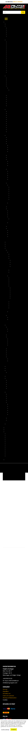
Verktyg (9, 105)
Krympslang (11, 169)
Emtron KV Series (13, 215)
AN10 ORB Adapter (12, 48)
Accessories (13, 219)
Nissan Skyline (12, 319)
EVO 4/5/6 (11, 252)
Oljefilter (10, 382)
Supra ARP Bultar (13, 331)
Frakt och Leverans (8, 696)
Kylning (12, 256)
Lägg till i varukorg (12, 537)
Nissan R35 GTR (12, 317)
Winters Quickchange (11, 424)
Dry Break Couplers (13, 62)
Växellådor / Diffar (15, 272)
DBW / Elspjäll (11, 337)
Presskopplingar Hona (13, 129)
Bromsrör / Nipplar (13, 117)
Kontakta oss (8, 459)
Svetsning (8, 452)
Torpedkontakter (13, 165)
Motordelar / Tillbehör (16, 258)
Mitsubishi (10, 250)
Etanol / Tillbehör (13, 145)
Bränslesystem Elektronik (14, 80)
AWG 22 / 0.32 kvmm (15, 197)
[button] (5, 484)
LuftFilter (10, 351)
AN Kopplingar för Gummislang (15, 42)
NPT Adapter (11, 68)
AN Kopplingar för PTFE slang (15, 44)
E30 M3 (11, 90)
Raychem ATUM (12, 171)
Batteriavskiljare (12, 137)
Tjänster (7, 432)
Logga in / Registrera (17, 1)
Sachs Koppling (10, 376)
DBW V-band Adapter (14, 343)
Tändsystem (10, 226)
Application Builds (13, 211)
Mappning (7, 427)
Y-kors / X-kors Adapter (13, 72)
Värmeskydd (11, 131)
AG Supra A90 (9, 24)
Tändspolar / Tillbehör (14, 149)
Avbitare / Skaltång (14, 230)
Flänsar (11, 345)
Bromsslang (11, 119)
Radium (8, 370)
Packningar (14, 264)
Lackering (8, 440)
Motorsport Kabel (12, 183)
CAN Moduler (11, 139)
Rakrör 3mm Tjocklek (13, 34)
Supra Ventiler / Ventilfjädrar (16, 361)
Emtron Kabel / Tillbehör (15, 213)
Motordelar (9, 325)
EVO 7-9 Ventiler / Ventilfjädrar (16, 359)
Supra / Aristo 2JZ (10, 392)
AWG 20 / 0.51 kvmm (14, 195)
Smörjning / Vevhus (16, 266)
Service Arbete (9, 448)
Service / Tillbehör (12, 418)
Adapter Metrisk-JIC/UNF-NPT (15, 111)
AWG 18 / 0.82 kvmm (14, 193)
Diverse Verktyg (13, 232)
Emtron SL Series (13, 222)
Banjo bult (10, 115)
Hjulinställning (10, 438)
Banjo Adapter (11, 113)
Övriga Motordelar (16, 262)
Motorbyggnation (10, 444)
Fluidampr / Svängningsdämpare (16, 349)
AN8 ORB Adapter (12, 58)
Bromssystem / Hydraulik (12, 109)
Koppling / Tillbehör (15, 282)
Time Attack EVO (9, 429)
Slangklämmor (11, 386)
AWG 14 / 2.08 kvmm (14, 189)
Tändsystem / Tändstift (15, 304)
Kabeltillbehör (11, 155)
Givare (9, 143)
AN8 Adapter (11, 56)
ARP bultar (10, 327)
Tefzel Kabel (12, 185)
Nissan (9, 315)
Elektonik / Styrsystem (15, 254)
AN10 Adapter (11, 46)
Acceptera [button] (13, 729)
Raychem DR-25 (12, 173)
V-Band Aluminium (12, 36)
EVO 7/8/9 (11, 276)
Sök (23, 12)
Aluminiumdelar (10, 26)
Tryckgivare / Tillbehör (15, 151)
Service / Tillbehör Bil (11, 378)
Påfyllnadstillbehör (13, 99)
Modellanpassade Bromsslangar (16, 123)
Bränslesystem (10, 76)
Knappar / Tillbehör (13, 157)
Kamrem (9, 380)
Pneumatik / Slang (10, 368)
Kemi (7, 246)
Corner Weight (9, 436)
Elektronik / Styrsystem (13, 396)
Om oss (5, 689)
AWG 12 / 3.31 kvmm (14, 187)
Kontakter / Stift (12, 159)
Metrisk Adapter (12, 66)
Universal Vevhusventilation (14, 372)
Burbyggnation (10, 434)
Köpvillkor (6, 691)
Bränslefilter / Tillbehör (14, 78)
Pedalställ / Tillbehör (11, 366)
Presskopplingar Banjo (13, 125)
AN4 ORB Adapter (12, 50)
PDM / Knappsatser (12, 207)
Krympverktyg (12, 234)
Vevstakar (13, 298)
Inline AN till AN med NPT (14, 64)
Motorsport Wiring (11, 446)
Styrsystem (10, 209)
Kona (9, 32)
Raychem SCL (12, 179)
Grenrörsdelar (10, 244)
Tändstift (10, 388)
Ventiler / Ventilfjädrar (13, 357)
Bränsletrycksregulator (14, 82)
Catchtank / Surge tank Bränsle (15, 84)
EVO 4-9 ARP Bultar (13, 329)
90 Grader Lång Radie (13, 30)
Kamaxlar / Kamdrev (16, 260)
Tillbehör (10, 103)
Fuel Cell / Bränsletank (13, 95)
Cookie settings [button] (5, 729)
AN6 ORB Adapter (12, 54)
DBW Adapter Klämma (14, 341)
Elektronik (9, 135)
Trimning (8, 456)
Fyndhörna (9, 242)
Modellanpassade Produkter (13, 248)
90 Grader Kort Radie (13, 28)
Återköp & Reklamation (9, 698)
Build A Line (10, 121)
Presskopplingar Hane (13, 127)
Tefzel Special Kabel (14, 203)
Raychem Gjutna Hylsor (14, 175)
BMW (10, 88)
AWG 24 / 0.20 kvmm (15, 199)
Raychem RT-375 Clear (14, 177)
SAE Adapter (11, 70)
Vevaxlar (13, 296)
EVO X (10, 311)
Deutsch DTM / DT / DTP (14, 161)
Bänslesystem (11, 394)
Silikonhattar (11, 353)
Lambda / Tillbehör (13, 147)
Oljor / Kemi (11, 384)
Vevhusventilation (14, 308)
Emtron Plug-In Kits (14, 217)
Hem (5, 507)
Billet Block (11, 335)
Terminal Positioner (14, 236)
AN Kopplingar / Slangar (12, 40)
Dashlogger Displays (13, 141)
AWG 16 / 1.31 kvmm (14, 191)
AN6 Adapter (11, 52)
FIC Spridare (11, 86)
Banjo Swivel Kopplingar (14, 60)
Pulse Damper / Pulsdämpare (15, 101)
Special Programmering (12, 450)
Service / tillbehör (14, 270)
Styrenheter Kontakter (14, 163)
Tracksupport (9, 454)
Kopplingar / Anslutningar (14, 97)
